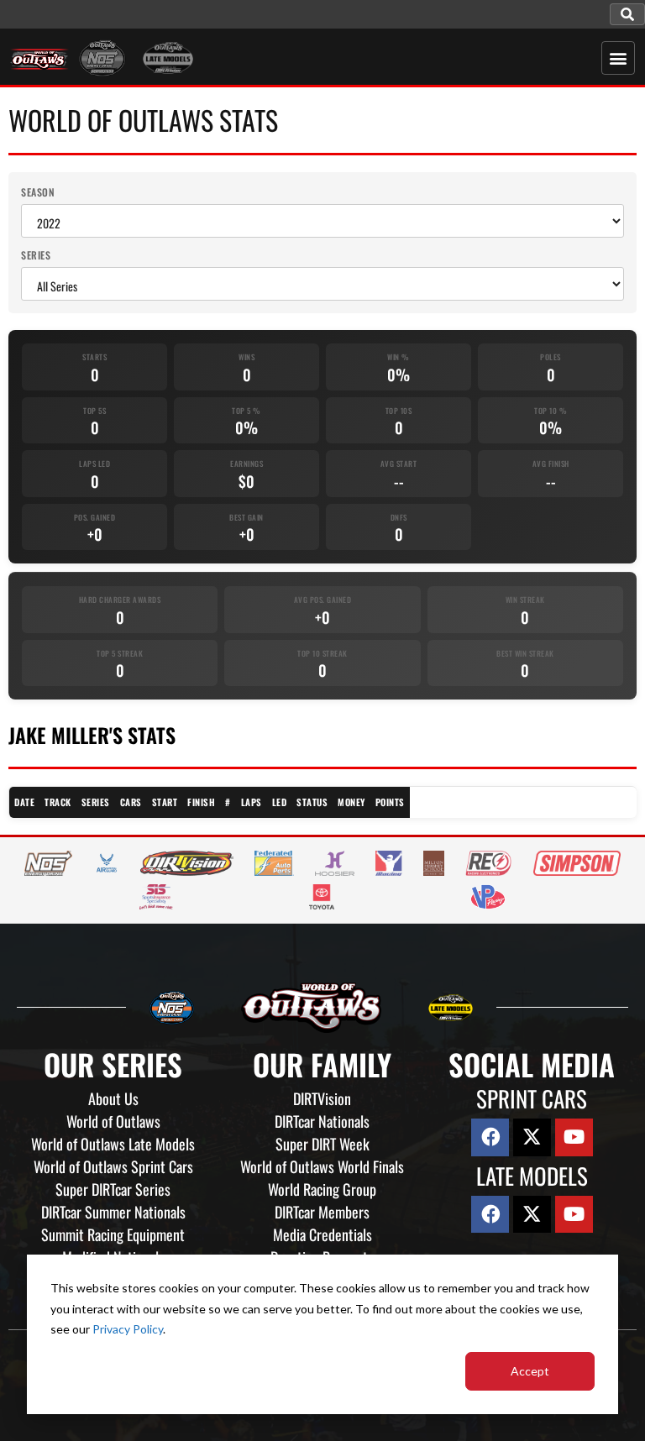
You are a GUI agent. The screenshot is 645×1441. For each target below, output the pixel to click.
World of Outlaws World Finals (322, 1166)
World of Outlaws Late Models (113, 1144)
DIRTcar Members (322, 1212)
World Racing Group (322, 1189)
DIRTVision (322, 1098)
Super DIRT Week (322, 1144)
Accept (530, 1371)
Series (35, 255)
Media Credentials (322, 1234)
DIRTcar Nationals (322, 1121)
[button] (627, 14)
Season (38, 192)
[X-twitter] (532, 1137)
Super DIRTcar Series (112, 1189)
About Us (113, 1098)
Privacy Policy (127, 1329)
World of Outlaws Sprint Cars (113, 1166)
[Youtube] (574, 1137)
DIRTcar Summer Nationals (113, 1212)
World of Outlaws (113, 1121)
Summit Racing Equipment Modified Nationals (113, 1246)
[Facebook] (490, 1137)
